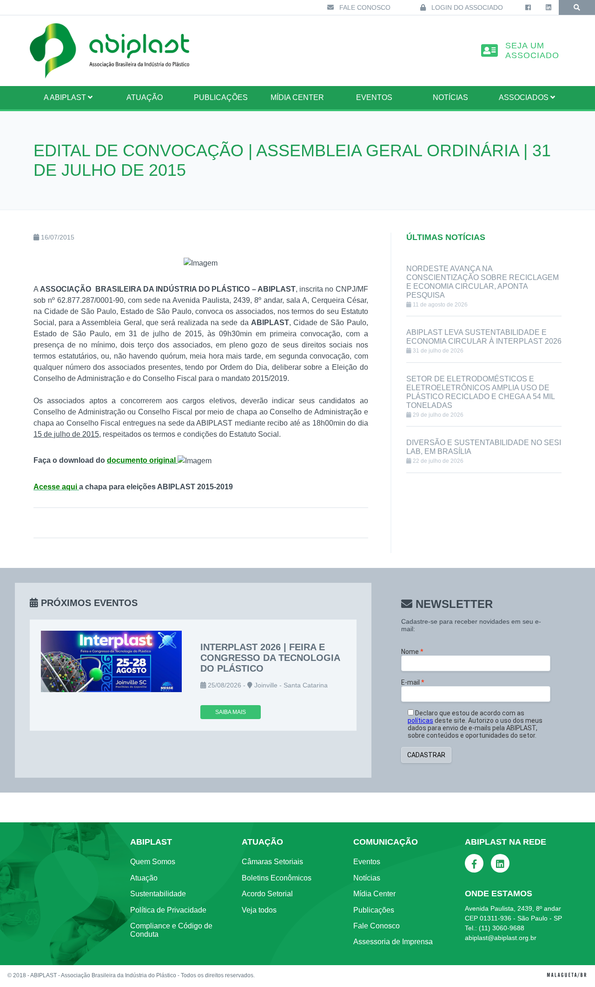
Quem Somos (152, 862)
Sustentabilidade (158, 894)
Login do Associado (466, 7)
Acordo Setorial (267, 894)
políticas (420, 720)
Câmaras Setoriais (272, 862)
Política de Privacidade (168, 910)
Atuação (144, 878)
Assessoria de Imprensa (393, 942)
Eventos (374, 97)
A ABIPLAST (66, 97)
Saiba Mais (230, 712)
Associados (524, 97)
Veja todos (259, 910)
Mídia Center (297, 97)
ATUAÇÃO (144, 97)
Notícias (450, 97)
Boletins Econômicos (276, 878)
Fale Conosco (363, 7)
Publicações (221, 97)
